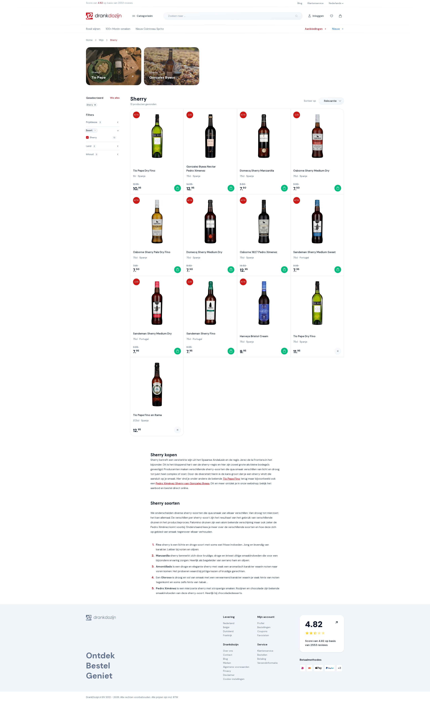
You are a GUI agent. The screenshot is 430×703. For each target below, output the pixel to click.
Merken (227, 662)
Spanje (141, 176)
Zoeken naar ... (176, 16)
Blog (225, 658)
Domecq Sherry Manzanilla (257, 170)
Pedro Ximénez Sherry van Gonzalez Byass (182, 483)
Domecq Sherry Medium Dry (204, 252)
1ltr (134, 176)
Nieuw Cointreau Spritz (150, 29)
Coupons (262, 631)
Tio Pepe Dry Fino (144, 170)
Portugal (304, 257)
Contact (227, 654)
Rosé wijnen (93, 29)
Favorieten (263, 635)
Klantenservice (265, 650)
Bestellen (262, 654)
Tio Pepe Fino (231, 478)
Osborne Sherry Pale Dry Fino (151, 252)
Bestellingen (263, 627)
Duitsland (228, 631)
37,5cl (136, 420)
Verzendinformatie (267, 662)
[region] (215, 66)
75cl (188, 176)
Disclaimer (228, 674)
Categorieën (145, 16)
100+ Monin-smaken (118, 29)
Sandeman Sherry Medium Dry (152, 333)
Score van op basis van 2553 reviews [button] (109, 2)
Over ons (228, 650)
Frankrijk (227, 635)
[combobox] (331, 101)
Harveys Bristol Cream (254, 336)
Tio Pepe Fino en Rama (147, 415)
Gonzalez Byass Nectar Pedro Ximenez (201, 168)
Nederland (228, 623)
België (226, 627)
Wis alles (115, 97)
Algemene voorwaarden (236, 666)
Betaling (261, 658)
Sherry (90, 104)
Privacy (227, 670)
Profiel (260, 623)
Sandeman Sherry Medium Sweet (314, 252)
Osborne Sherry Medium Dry (311, 170)
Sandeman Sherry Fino (200, 333)
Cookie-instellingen (233, 678)
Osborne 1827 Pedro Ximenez (258, 252)
